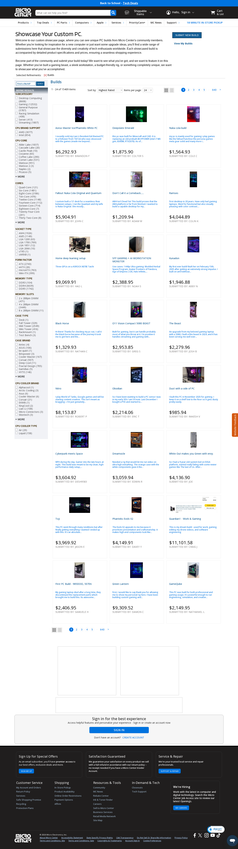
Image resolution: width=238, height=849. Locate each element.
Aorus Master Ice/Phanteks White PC (76, 128)
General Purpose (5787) (28, 109)
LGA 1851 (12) (27, 245)
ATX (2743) (25, 264)
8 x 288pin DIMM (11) (31, 310)
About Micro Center (49, 837)
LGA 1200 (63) (27, 239)
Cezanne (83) (26, 153)
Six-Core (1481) (27, 190)
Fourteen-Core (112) (30, 202)
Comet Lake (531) (29, 159)
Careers (97, 803)
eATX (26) (24, 267)
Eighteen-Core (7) (29, 208)
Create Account (133, 737)
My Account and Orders (28, 787)
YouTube (212, 835)
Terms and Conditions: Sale (81, 840)
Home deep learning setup (70, 258)
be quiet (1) (25, 350)
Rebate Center (101, 795)
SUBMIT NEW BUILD (187, 35)
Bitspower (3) (26, 353)
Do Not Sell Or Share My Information (154, 837)
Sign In (119, 730)
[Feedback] (234, 424)
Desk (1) (23, 319)
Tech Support (139, 791)
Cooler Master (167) (30, 356)
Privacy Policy (181, 837)
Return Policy (23, 791)
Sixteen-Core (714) (29, 205)
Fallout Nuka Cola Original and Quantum (78, 193)
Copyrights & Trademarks (109, 840)
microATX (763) (27, 270)
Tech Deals (130, 3)
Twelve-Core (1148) (30, 199)
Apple (100, 22)
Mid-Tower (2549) (29, 326)
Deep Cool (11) (27, 363)
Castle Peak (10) (28, 150)
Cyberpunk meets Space (69, 453)
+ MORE (20, 176)
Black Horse (62, 323)
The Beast (175, 323)
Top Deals (43, 22)
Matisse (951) (26, 163)
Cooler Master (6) (29, 396)
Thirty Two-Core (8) (30, 217)
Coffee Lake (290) (29, 156)
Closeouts (137, 787)
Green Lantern (120, 584)
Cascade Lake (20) (29, 147)
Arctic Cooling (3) (29, 390)
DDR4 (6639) (26, 285)
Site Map (97, 820)
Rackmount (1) (27, 332)
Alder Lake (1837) (29, 144)
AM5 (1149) (25, 236)
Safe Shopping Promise (28, 799)
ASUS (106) (25, 347)
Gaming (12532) (28, 104)
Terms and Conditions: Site (52, 840)
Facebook (194, 835)
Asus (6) (23, 393)
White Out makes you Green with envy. (191, 453)
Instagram (206, 835)
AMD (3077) (26, 132)
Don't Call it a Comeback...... (128, 193)
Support (172, 22)
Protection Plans (25, 808)
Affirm (58, 803)
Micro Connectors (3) (31, 411)
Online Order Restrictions (68, 795)
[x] (45, 75)
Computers (82, 22)
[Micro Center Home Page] (23, 11)
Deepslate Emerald (123, 128)
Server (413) (26, 119)
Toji (57, 518)
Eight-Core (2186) (29, 193)
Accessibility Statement (72, 837)
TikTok (218, 835)
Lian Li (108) (26, 408)
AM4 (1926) (25, 233)
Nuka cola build (177, 128)
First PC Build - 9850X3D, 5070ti (73, 584)
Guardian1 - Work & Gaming (185, 518)
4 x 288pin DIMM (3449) (28, 306)
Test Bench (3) (27, 335)
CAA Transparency (124, 837)
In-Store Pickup (63, 787)
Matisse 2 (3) (26, 166)
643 (214, 89)
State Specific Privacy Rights (99, 837)
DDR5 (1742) (26, 288)
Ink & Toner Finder (103, 799)
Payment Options (64, 799)
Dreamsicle (118, 453)
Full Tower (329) (28, 323)
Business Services (103, 812)
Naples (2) (24, 169)
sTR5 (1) (23, 251)
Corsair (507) (26, 360)
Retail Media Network (104, 816)
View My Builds (183, 43)
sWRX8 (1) (24, 254)
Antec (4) (24, 344)
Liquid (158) (25, 433)
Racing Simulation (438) (29, 115)
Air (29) (23, 430)
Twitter (200, 835)
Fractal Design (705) (30, 366)
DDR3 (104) (25, 282)
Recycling (21, 803)
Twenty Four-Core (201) (29, 213)
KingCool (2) (26, 405)
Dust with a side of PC (182, 388)
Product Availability (65, 791)
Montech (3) (26, 414)
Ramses (173, 193)
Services (116, 22)
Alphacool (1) (26, 387)
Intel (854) (24, 135)
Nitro (58, 388)
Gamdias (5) (26, 369)
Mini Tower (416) (28, 329)
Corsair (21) (25, 399)
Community (99, 787)
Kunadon (174, 258)
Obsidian (117, 388)
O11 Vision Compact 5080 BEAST (131, 323)
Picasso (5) (25, 172)
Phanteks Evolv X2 (122, 518)
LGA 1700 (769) (27, 242)
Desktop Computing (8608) (30, 100)
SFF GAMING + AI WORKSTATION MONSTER (131, 260)
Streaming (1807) (29, 122)
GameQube (175, 584)
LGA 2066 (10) (27, 248)
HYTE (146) (25, 372)
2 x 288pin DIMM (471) (28, 300)
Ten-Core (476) (27, 196)
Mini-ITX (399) (27, 273)
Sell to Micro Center (103, 808)
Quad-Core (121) (28, 187)
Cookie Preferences (152, 840)
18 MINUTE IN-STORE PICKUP (205, 22)
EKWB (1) (24, 402)
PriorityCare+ (137, 22)
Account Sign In (132, 840)
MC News (156, 22)
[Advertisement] (87, 671)
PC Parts (62, 22)
